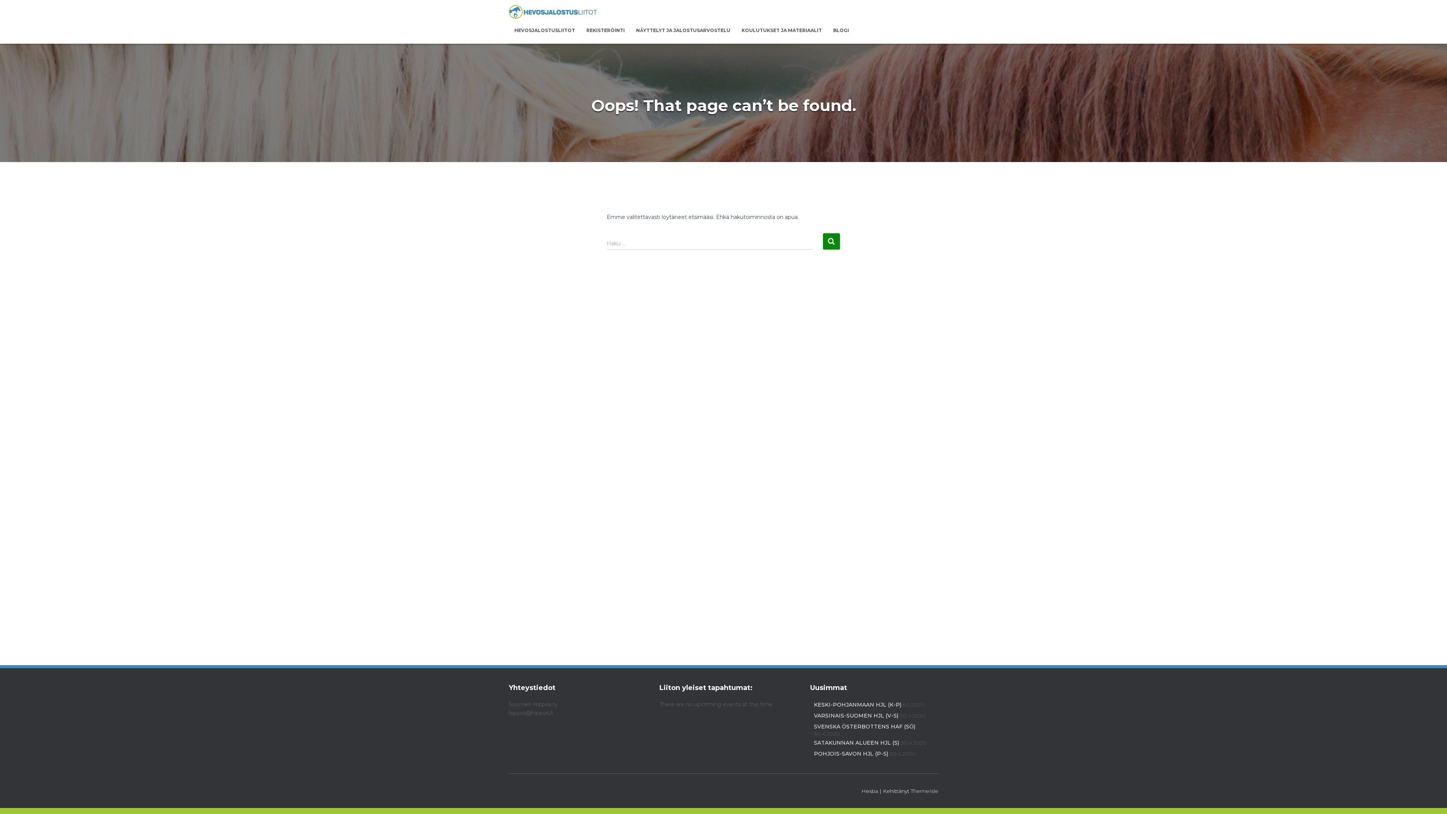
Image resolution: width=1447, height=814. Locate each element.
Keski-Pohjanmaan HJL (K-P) (857, 704)
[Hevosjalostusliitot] (553, 12)
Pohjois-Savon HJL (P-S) (851, 753)
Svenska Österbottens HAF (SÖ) (864, 726)
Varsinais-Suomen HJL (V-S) (856, 715)
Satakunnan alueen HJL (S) (856, 742)
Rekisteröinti (605, 30)
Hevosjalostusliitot (544, 30)
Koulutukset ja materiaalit (782, 30)
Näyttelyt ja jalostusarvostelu (683, 30)
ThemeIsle (924, 791)
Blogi (841, 30)
